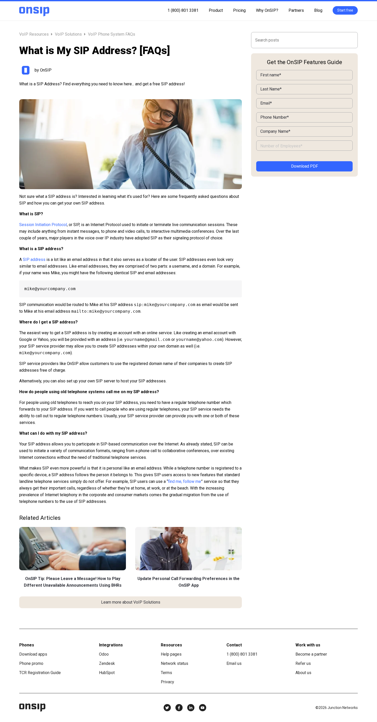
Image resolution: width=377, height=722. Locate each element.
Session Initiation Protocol (43, 224)
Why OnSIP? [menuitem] (267, 10)
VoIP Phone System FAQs (111, 34)
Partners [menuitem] (296, 10)
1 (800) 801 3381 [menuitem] (183, 10)
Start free (345, 10)
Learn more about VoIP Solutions (130, 602)
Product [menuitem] (216, 10)
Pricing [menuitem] (239, 10)
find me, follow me (184, 481)
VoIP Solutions (68, 34)
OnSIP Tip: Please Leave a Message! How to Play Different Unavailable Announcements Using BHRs (73, 582)
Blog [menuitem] (318, 10)
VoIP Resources (34, 34)
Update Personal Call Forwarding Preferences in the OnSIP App (188, 582)
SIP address (34, 259)
